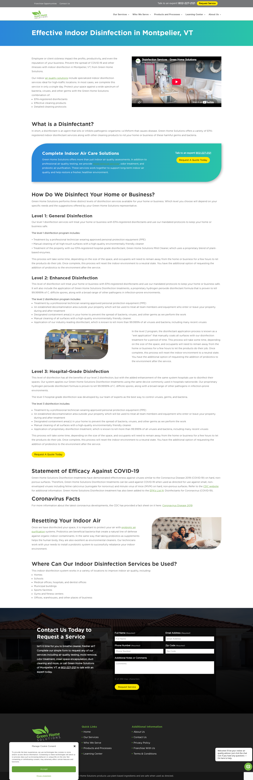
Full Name (125, 633)
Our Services (120, 14)
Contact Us (65, 4)
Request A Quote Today (193, 160)
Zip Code (175, 645)
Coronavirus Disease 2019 (177, 505)
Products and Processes (167, 14)
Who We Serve (140, 14)
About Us (214, 14)
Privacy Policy (142, 742)
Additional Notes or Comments (131, 658)
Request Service (207, 3)
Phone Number (127, 645)
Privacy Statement (44, 776)
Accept (44, 769)
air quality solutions (56, 78)
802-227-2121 (186, 3)
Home (87, 731)
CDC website (211, 486)
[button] (74, 746)
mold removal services (106, 163)
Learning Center (194, 14)
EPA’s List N (157, 490)
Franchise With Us (144, 748)
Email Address (178, 633)
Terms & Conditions (145, 753)
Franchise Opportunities (45, 4)
